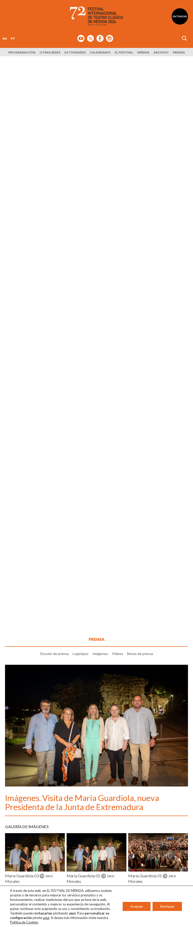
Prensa (179, 52)
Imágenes (100, 653)
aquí (46, 918)
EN (5, 38)
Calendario (100, 52)
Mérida (143, 52)
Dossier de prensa (54, 653)
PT (13, 38)
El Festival (124, 52)
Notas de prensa (140, 653)
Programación (21, 52)
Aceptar (136, 906)
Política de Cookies (24, 922)
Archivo (161, 52)
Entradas (180, 16)
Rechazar (167, 906)
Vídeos (117, 653)
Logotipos (80, 653)
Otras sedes (49, 52)
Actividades (75, 52)
